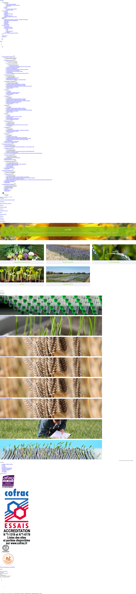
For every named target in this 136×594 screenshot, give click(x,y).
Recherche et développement (7, 170)
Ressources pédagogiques (8, 13)
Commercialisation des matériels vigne (12, 118)
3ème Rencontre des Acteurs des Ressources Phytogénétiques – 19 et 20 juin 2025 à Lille (19, 146)
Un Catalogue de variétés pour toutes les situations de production (17, 69)
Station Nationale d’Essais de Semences (13, 5)
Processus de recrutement (8, 28)
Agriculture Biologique (8, 74)
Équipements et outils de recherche (10, 180)
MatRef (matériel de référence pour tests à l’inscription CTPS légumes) (16, 19)
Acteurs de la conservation (8, 154)
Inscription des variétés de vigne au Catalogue (14, 116)
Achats (40, 593)
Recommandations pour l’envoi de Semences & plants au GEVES (17, 73)
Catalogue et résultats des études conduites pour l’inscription (16, 109)
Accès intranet (4, 471)
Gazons (5, 89)
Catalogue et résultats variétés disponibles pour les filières (16, 85)
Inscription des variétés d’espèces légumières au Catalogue (16, 98)
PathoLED (6, 23)
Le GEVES (6, 3)
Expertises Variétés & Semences (7, 56)
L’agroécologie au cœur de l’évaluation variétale (14, 71)
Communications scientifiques (9, 181)
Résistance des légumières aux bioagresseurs (13, 101)
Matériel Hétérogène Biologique (11, 78)
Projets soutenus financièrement (9, 167)
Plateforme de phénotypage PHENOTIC (11, 20)
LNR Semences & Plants (8, 187)
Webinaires (6, 14)
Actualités (6, 11)
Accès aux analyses (9, 87)
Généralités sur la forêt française (11, 136)
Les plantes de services (10, 123)
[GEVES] (2, 0)
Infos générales (6, 26)
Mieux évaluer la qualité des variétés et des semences (15, 178)
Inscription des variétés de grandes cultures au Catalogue (15, 84)
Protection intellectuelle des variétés (12, 93)
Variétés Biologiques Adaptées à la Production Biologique (16, 79)
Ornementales (6, 127)
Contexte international (8, 158)
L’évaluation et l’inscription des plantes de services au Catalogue (17, 124)
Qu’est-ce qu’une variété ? (10, 63)
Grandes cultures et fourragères (9, 81)
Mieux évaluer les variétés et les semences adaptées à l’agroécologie (17, 176)
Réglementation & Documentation (10, 159)
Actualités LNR (7, 190)
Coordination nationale (8, 148)
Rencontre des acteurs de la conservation (13, 157)
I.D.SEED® (6, 21)
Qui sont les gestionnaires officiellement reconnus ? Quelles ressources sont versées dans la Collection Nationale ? (23, 153)
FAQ (3, 33)
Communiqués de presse (8, 15)
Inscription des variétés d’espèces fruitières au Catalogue (15, 108)
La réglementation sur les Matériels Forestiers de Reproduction (16, 137)
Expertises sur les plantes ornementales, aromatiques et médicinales (17, 130)
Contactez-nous (4, 35)
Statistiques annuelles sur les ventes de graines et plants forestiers (17, 139)
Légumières (10, 97)
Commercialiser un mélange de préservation (11, 141)
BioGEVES (8, 6)
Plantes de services (7, 120)
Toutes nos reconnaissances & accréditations (7, 567)
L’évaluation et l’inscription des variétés (13, 92)
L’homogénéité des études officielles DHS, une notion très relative (19, 66)
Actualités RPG (7, 168)
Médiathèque (4, 17)
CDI (7, 29)
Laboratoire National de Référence (8, 184)
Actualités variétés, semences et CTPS (10, 142)
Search (1, 41)
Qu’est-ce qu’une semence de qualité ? (12, 67)
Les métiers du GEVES (8, 27)
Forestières (6, 133)
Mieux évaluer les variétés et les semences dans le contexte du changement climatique (20, 177)
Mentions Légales (28, 593)
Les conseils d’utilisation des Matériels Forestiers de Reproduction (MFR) (18, 138)
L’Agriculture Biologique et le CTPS (12, 77)
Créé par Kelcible (16, 593)
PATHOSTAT (6, 24)
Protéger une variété (9, 9)
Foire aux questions (9, 166)
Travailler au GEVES (5, 469)
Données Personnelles (35, 593)
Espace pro (4, 36)
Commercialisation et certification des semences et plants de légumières (18, 100)
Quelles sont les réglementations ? (12, 68)
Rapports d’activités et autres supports (10, 16)
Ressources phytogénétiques (10, 145)
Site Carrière (4, 470)
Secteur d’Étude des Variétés (11, 4)
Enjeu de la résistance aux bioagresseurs (13, 70)
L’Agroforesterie (9, 140)
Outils (3, 18)
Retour (7, 195)
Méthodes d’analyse (7, 189)
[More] (3, 193)
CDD (7, 30)
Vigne (5, 113)
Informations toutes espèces (8, 60)
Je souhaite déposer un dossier (9, 161)
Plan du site (22, 593)
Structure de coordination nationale (12, 152)
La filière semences (9, 72)
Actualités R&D (7, 182)
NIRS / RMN (6, 22)
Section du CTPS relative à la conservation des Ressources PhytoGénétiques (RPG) (20, 151)
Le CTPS (5, 7)
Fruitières (5, 105)
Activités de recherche (11, 175)
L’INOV (3, 465)
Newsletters (6, 12)
